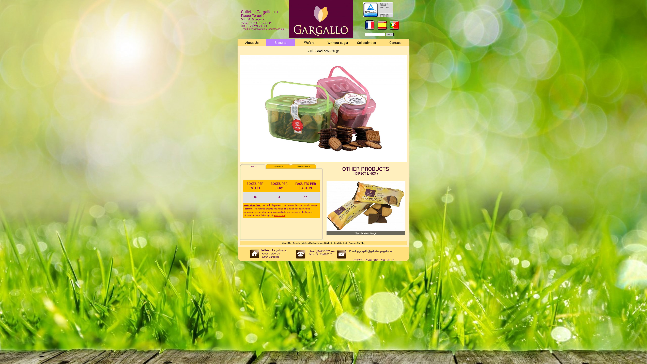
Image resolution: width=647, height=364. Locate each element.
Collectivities (331, 243)
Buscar (389, 34)
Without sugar (317, 243)
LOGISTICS (279, 215)
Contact (343, 243)
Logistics (253, 166)
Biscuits (296, 243)
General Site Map (357, 243)
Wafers (305, 243)
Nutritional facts (303, 166)
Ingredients (278, 166)
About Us (286, 243)
